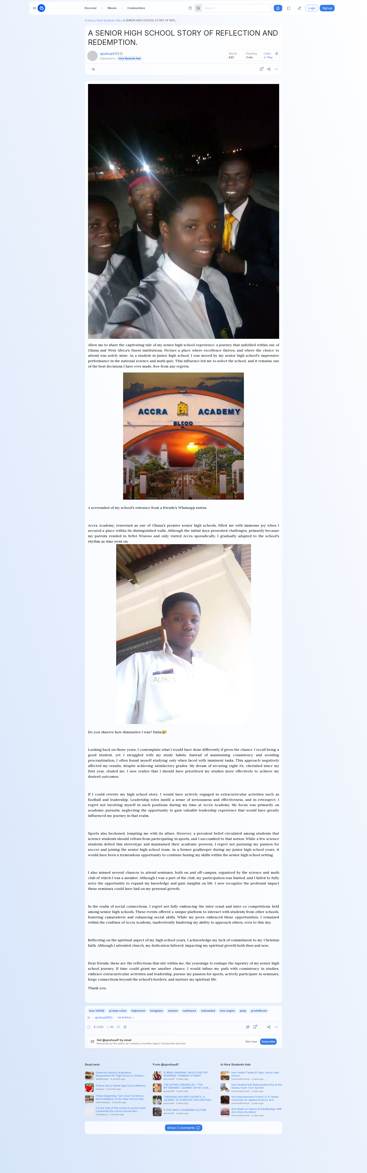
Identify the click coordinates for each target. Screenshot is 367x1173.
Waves (112, 8)
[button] (89, 1027)
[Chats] (289, 8)
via (124, 1017)
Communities (136, 8)
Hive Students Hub (109, 20)
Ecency (89, 20)
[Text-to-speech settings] (276, 53)
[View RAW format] (247, 1027)
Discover (91, 8)
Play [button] (270, 57)
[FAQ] (190, 8)
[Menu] (276, 69)
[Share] (269, 69)
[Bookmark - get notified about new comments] (261, 69)
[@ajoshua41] (92, 56)
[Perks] (278, 8)
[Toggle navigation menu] (34, 8)
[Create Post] (299, 8)
